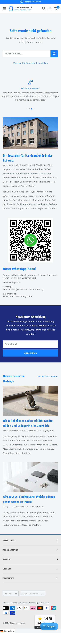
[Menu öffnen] (4, 8)
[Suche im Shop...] (54, 53)
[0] (55, 8)
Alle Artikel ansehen (47, 376)
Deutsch (8, 593)
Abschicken (30, 352)
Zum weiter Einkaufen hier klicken (30, 63)
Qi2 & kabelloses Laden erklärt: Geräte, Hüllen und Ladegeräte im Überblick (28, 423)
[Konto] (49, 8)
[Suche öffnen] (43, 8)
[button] (7, 631)
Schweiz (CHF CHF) (30, 593)
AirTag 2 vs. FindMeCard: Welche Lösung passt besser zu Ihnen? (29, 499)
